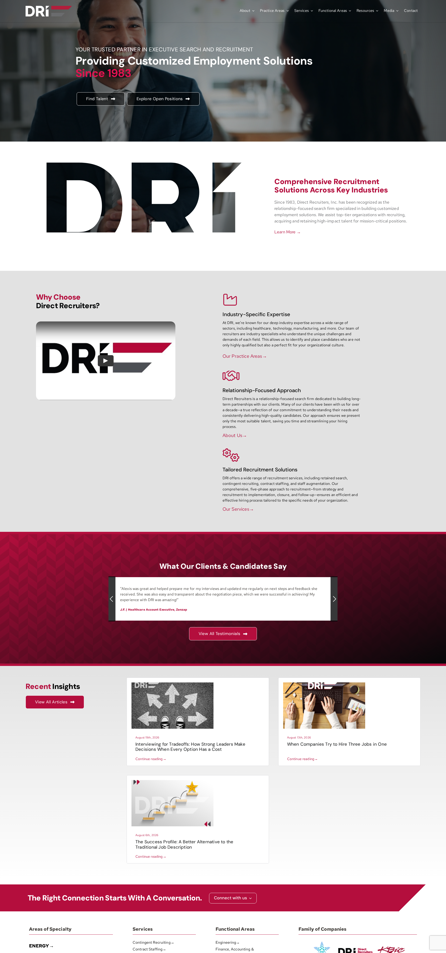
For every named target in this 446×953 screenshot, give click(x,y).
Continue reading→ (150, 759)
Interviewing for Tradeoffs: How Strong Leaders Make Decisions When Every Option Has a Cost (190, 746)
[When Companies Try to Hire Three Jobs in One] (324, 684)
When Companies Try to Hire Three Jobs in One (337, 744)
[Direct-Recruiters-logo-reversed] (49, 7)
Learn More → (287, 232)
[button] (111, 599)
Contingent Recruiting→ (153, 942)
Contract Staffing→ (149, 949)
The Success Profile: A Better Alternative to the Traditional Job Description (184, 844)
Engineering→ (228, 942)
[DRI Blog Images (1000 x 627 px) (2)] (172, 781)
